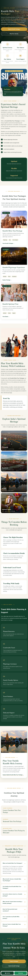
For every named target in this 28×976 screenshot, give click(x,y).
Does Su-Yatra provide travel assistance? (10, 910)
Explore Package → (7, 280)
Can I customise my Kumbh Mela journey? (11, 917)
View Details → (6, 316)
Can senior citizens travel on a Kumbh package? (12, 894)
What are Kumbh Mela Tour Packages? (12, 863)
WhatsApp (20, 973)
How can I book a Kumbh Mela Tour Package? (12, 925)
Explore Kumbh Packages (14, 29)
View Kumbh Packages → (8, 243)
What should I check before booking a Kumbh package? (12, 902)
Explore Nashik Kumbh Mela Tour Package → (13, 774)
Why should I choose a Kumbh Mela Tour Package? (12, 879)
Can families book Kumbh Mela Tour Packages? (12, 887)
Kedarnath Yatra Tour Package (12, 821)
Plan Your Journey (14, 33)
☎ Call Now (7, 973)
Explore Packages (14, 961)
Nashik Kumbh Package (14, 965)
